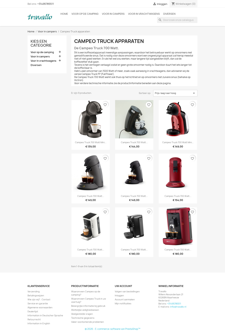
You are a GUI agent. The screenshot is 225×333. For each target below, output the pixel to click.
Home (64, 13)
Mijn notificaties (123, 303)
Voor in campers (113, 13)
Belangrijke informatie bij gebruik (88, 305)
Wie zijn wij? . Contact (39, 299)
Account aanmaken (125, 299)
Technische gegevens (82, 317)
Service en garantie (38, 303)
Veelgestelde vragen (82, 313)
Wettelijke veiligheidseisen (85, 309)
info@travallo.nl (178, 306)
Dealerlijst (33, 311)
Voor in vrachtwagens (144, 13)
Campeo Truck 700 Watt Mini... (90, 142)
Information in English (39, 323)
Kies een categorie (41, 43)
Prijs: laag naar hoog (175, 93)
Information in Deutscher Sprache (45, 315)
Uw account (123, 286)
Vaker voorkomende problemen (87, 321)
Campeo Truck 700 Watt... (134, 142)
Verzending (34, 291)
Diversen (169, 13)
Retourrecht (34, 319)
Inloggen (119, 295)
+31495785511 (45, 4)
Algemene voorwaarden (40, 307)
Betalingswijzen (36, 295)
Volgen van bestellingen (127, 291)
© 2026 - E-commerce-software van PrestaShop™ (112, 329)
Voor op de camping (84, 13)
